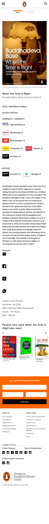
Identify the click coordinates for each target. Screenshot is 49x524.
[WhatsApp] (24, 289)
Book (18, 12)
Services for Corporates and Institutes (35, 429)
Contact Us (30, 433)
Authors (31, 12)
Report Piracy (31, 423)
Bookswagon (16, 140)
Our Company (7, 417)
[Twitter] (24, 277)
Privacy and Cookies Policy (35, 417)
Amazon (14, 156)
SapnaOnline (16, 124)
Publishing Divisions (8, 426)
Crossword (15, 148)
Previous (3, 333)
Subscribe (24, 402)
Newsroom (6, 432)
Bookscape (15, 132)
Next (46, 333)
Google (34, 174)
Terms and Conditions (33, 420)
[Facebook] (24, 264)
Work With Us (6, 420)
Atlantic (36, 148)
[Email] (24, 252)
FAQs (28, 436)
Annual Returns (31, 426)
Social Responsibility (9, 429)
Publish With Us (7, 423)
